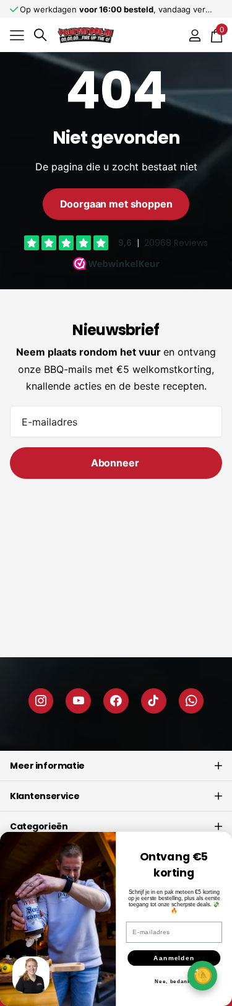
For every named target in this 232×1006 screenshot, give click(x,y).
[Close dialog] (221, 843)
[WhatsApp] (191, 701)
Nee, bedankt (174, 981)
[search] (40, 35)
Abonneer (116, 463)
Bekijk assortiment (17, 35)
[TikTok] (153, 701)
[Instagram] (41, 701)
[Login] (194, 35)
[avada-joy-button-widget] (202, 975)
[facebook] (116, 701)
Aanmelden (173, 958)
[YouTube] (78, 701)
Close (116, 766)
